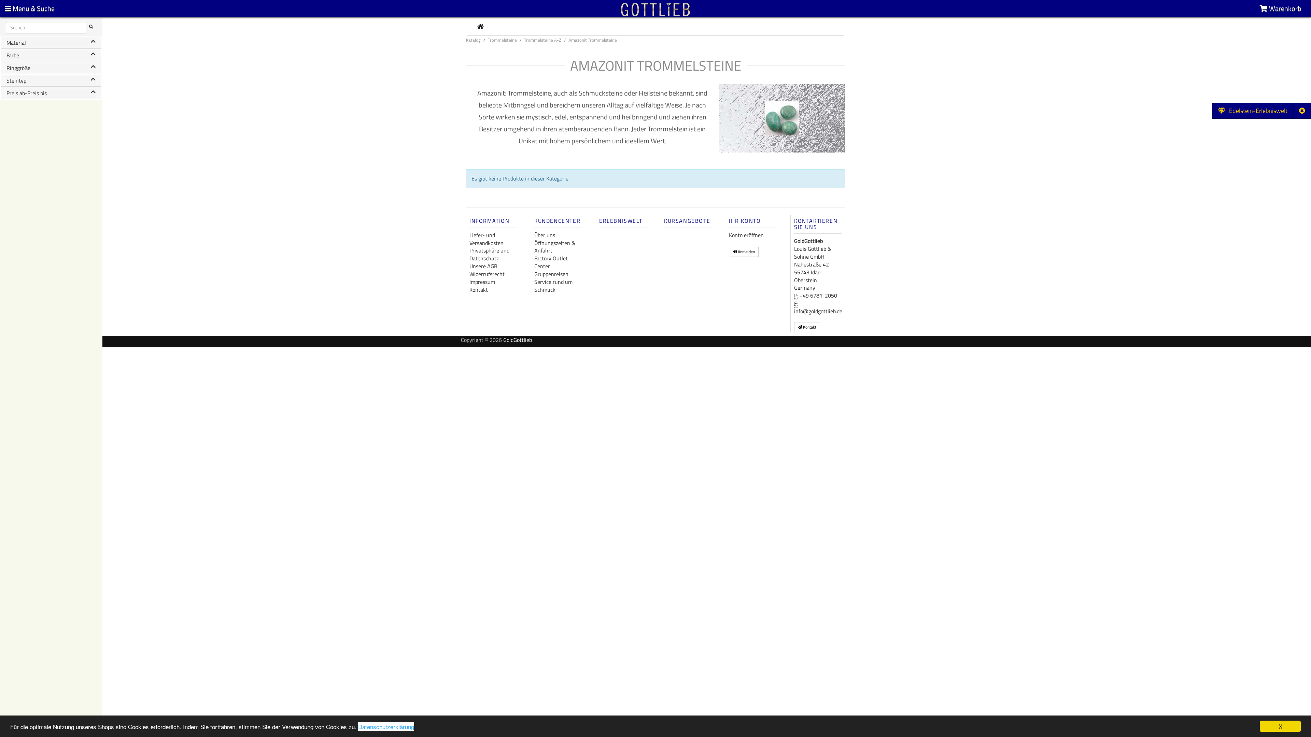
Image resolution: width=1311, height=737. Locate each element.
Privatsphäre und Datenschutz (489, 254)
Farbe (12, 55)
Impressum (482, 282)
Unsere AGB (483, 266)
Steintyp (16, 80)
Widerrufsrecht (487, 274)
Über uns (544, 235)
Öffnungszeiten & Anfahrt (554, 247)
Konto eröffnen (746, 235)
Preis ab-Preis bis (26, 93)
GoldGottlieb (517, 340)
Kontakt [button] (809, 327)
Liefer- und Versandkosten (486, 239)
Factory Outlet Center (551, 262)
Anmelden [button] (746, 251)
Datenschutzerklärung (386, 726)
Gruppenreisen (551, 274)
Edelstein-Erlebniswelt (1256, 110)
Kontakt (478, 290)
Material (16, 43)
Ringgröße (18, 68)
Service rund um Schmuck (553, 286)
